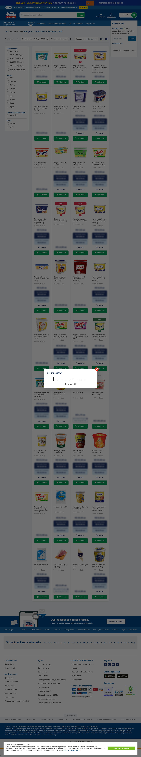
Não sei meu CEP (71, 384)
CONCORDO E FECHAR (121, 748)
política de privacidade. (71, 750)
